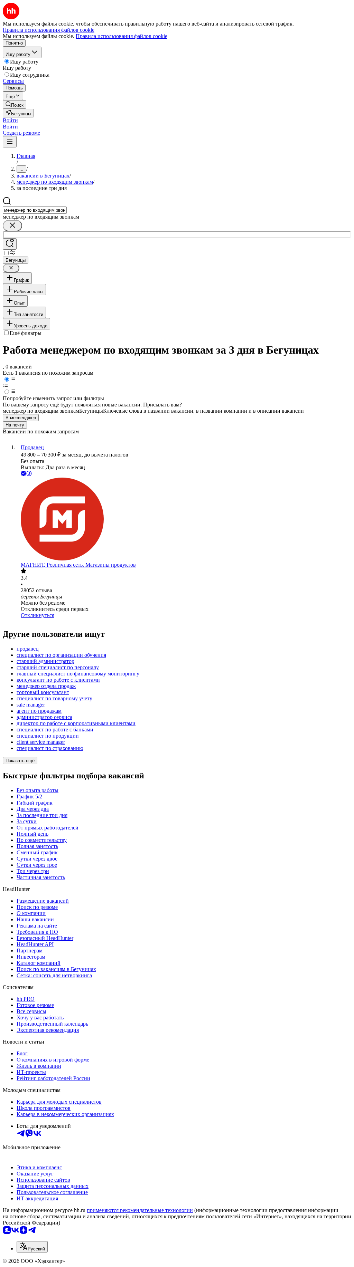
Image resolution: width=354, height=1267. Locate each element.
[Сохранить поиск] (10, 244)
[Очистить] (12, 225)
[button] (10, 120)
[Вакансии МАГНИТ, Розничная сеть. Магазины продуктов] (184, 520)
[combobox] (35, 210)
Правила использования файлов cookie (121, 36)
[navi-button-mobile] (10, 141)
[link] (14, 104)
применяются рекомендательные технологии (140, 1210)
